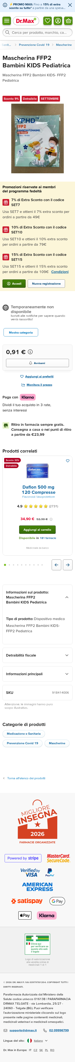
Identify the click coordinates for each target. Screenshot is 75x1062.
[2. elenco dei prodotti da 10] (10, 565)
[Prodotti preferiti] (47, 20)
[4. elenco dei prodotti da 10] (18, 565)
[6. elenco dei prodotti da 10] (26, 565)
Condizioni (60, 271)
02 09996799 (59, 1030)
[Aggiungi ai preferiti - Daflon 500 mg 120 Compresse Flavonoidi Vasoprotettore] (67, 461)
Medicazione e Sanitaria (24, 733)
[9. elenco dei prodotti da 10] (38, 565)
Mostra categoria (21, 332)
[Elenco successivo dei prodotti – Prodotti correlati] (67, 565)
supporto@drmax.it (23, 1030)
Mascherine (57, 743)
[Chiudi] (70, 5)
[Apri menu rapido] (6, 20)
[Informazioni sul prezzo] (30, 351)
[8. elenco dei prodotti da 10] (34, 565)
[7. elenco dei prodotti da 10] (30, 565)
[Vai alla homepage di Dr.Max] (26, 20)
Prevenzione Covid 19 (22, 743)
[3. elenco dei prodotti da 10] (13, 565)
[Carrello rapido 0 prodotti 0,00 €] (68, 20)
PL (46, 1050)
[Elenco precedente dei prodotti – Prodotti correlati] (56, 565)
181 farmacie (48, 538)
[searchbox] (37, 32)
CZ (35, 1050)
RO (52, 1050)
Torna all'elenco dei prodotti (26, 778)
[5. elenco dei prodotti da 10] (22, 565)
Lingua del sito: (14, 1040)
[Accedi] (58, 20)
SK (41, 1050)
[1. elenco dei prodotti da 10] (5, 564)
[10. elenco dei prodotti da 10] (42, 565)
